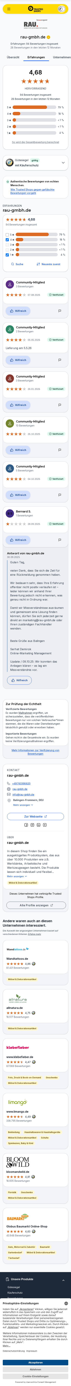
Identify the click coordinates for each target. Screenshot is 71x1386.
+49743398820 (21, 783)
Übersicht (13, 57)
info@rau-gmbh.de (23, 794)
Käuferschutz (15, 1292)
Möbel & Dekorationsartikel (23, 882)
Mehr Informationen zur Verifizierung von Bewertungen (35, 752)
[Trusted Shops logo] (35, 9)
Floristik (12, 1192)
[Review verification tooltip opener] (48, 37)
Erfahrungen (36, 57)
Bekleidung (14, 1132)
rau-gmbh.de (20, 789)
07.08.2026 (34, 295)
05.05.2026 (34, 340)
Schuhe (45, 1137)
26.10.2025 (34, 434)
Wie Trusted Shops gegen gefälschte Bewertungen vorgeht (32, 191)
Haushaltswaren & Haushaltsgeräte (42, 1132)
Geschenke (52, 1077)
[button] (9, 9)
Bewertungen (15, 1298)
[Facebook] (26, 825)
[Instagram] (32, 825)
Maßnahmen (25, 712)
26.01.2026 (34, 389)
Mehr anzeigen (21, 805)
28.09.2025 (34, 524)
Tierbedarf (13, 1258)
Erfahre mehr (34, 934)
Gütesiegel (14, 1287)
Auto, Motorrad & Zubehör (21, 1247)
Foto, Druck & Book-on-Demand (24, 1077)
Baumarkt (45, 1247)
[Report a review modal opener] (59, 311)
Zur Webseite (33, 816)
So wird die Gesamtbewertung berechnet (35, 142)
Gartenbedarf (15, 1252)
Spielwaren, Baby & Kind (20, 1143)
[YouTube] (45, 825)
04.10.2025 (34, 479)
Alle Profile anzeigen (34, 905)
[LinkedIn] (39, 825)
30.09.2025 (13, 557)
